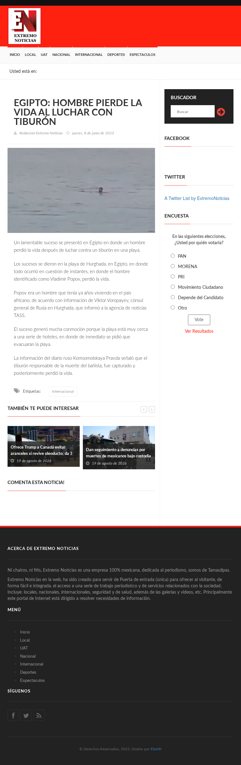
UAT (44, 55)
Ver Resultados (199, 331)
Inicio (15, 55)
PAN (182, 256)
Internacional (89, 55)
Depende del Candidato (200, 298)
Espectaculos (142, 55)
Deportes (116, 55)
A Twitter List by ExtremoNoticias (196, 198)
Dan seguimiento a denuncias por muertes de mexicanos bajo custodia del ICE (118, 456)
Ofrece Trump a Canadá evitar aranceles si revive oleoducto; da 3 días (41, 453)
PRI (181, 277)
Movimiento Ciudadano (200, 287)
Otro (182, 308)
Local (30, 55)
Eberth (156, 749)
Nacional (61, 55)
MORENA (187, 267)
